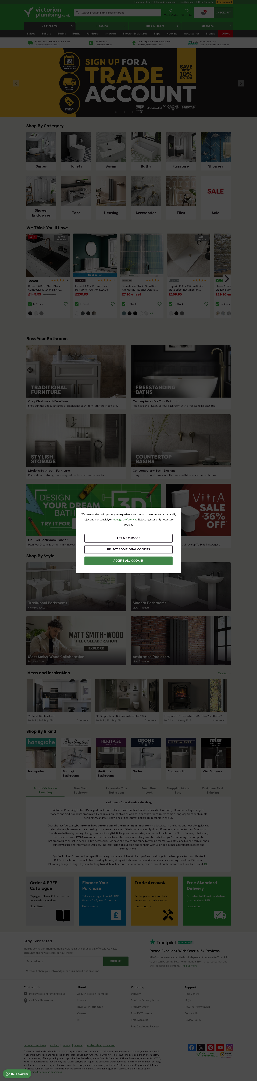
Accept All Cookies (128, 560)
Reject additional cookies (128, 549)
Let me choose (128, 538)
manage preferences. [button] (125, 519)
